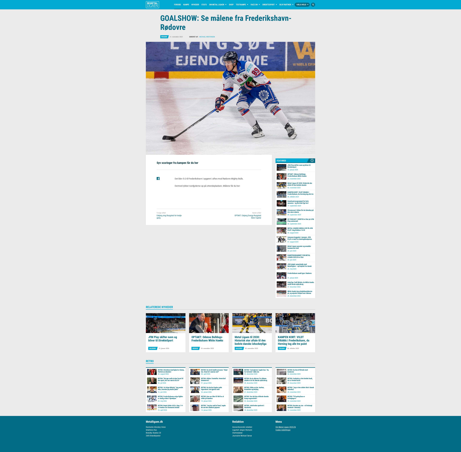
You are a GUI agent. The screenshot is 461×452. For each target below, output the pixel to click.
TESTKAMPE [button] (241, 4)
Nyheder (195, 4)
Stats (204, 4)
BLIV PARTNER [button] (285, 4)
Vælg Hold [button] (301, 4)
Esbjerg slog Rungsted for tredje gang (169, 216)
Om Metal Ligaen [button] (216, 4)
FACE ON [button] (254, 4)
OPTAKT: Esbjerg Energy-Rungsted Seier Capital (248, 216)
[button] (313, 5)
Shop (231, 4)
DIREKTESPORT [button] (268, 4)
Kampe (186, 4)
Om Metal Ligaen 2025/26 (286, 427)
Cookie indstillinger (283, 430)
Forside (177, 4)
